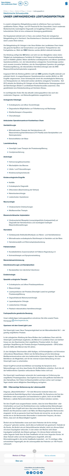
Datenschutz (35, 469)
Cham (11, 11)
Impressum (26, 469)
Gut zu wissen (50, 455)
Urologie (29, 11)
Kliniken (6, 11)
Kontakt (43, 469)
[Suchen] (25, 3)
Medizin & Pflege (20, 11)
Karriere (50, 461)
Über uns (19, 461)
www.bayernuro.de (21, 320)
